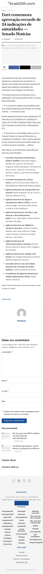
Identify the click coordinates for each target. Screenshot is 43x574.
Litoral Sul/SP (21, 534)
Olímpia (21, 537)
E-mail (5, 391)
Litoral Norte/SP (21, 530)
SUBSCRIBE (21, 503)
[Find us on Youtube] (24, 481)
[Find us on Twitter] (19, 481)
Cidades (7, 529)
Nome (5, 381)
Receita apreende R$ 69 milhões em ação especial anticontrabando (26, 435)
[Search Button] (40, 3)
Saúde (35, 526)
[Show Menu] (3, 3)
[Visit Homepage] (21, 3)
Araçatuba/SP (7, 511)
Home (4, 10)
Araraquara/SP (7, 514)
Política (21, 543)
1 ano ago (17, 451)
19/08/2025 (18, 39)
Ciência (8, 532)
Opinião (21, 540)
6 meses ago (19, 441)
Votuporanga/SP (36, 542)
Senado (11, 10)
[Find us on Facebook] (13, 481)
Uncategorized (36, 539)
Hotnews (21, 523)
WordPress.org (21, 562)
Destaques (7, 541)
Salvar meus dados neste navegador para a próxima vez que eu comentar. (21, 413)
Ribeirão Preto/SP (35, 512)
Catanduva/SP (7, 526)
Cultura (7, 535)
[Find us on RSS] (29, 481)
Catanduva (7, 523)
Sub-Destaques (35, 535)
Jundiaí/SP (21, 526)
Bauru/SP (7, 517)
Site (3, 401)
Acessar (22, 552)
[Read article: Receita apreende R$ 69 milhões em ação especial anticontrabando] (6, 435)
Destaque (7, 538)
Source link (6, 299)
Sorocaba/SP (35, 532)
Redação (7, 39)
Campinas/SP (7, 520)
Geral (21, 520)
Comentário (7, 352)
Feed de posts (21, 555)
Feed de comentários (21, 559)
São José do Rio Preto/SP (35, 517)
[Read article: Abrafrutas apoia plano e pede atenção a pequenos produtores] (6, 448)
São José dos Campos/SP (35, 522)
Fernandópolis (21, 517)
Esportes (21, 514)
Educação (21, 511)
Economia (8, 544)
